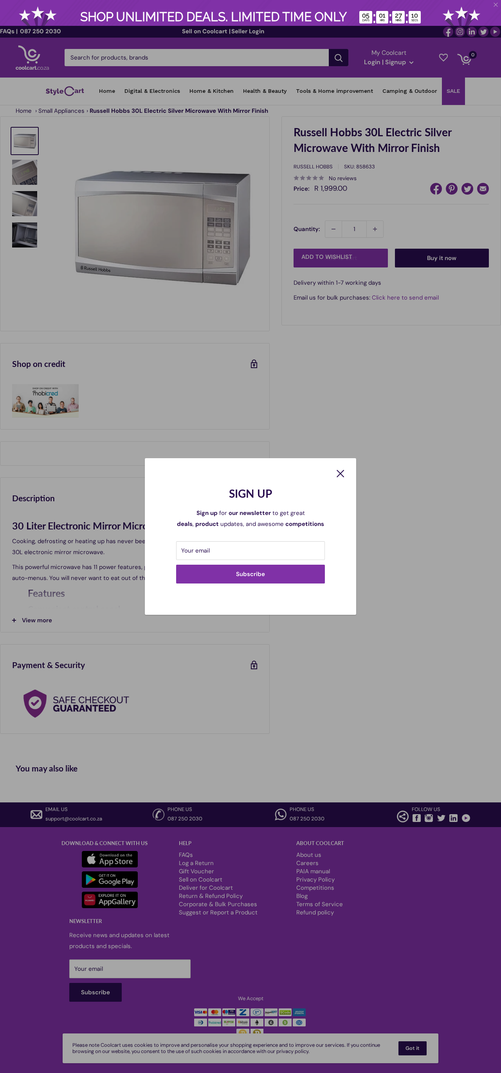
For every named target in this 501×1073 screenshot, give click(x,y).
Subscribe (250, 574)
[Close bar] (496, 5)
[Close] (340, 473)
